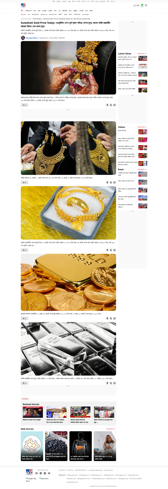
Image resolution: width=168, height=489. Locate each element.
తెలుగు (74, 1)
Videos (121, 126)
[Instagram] (45, 473)
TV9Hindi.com (71, 478)
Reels (121, 169)
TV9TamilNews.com (98, 478)
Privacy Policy (108, 470)
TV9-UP (112, 1)
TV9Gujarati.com (133, 475)
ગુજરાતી (83, 1)
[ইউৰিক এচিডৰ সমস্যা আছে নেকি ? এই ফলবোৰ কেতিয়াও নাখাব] (32, 432)
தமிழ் (97, 1)
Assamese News (26, 19)
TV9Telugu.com (84, 475)
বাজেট (24, 14)
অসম (34, 11)
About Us (70, 470)
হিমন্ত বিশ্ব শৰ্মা (52, 14)
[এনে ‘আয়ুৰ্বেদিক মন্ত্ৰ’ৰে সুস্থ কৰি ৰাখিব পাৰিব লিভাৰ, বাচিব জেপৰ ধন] (80, 432)
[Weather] (135, 5)
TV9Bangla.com (108, 475)
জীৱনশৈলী (64, 11)
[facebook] (107, 105)
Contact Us (62, 470)
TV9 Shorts (35, 14)
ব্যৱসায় (50, 11)
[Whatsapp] (141, 5)
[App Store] (45, 479)
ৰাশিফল (70, 14)
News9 (64, 1)
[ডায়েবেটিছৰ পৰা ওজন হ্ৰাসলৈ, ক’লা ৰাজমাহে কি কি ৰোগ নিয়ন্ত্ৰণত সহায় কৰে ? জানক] (56, 432)
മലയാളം (102, 1)
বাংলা (88, 1)
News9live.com (111, 478)
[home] (22, 10)
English (59, 1)
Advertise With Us (81, 470)
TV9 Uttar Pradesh (136, 478)
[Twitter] (110, 105)
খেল (59, 11)
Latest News (124, 53)
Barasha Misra (32, 38)
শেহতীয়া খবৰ (28, 11)
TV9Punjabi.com (120, 475)
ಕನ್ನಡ (69, 1)
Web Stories (27, 428)
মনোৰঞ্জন (44, 11)
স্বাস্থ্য (65, 14)
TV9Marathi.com (72, 475)
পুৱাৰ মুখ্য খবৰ (44, 14)
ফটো (86, 11)
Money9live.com (72, 482)
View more (110, 429)
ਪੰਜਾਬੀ (92, 1)
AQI (138, 5)
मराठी (78, 1)
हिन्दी (54, 1)
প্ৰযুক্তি (75, 11)
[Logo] (23, 5)
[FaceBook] (36, 473)
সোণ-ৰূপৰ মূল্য (85, 14)
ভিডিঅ (91, 11)
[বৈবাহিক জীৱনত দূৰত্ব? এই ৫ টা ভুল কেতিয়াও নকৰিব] (105, 432)
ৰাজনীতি (60, 14)
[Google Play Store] (31, 479)
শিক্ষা (55, 11)
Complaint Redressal (95, 470)
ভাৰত (39, 11)
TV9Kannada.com (96, 475)
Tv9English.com (123, 478)
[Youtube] (49, 473)
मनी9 (108, 1)
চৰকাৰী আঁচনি (77, 14)
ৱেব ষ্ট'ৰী (81, 11)
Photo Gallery (37, 19)
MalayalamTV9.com (84, 478)
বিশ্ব (70, 11)
